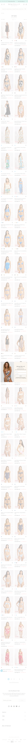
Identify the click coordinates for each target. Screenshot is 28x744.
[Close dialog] (26, 362)
